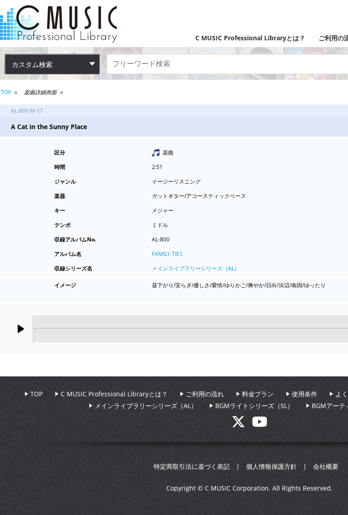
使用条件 (304, 394)
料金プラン (258, 394)
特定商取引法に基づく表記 (192, 466)
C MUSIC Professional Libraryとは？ (250, 38)
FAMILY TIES (167, 254)
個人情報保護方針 (271, 466)
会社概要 (325, 466)
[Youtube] (259, 424)
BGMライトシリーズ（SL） (254, 405)
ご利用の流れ (205, 394)
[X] (242, 424)
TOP (6, 92)
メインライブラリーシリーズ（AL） (196, 268)
